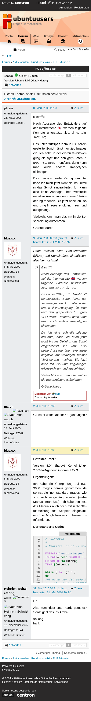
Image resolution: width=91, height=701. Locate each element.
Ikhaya (49, 36)
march (8, 406)
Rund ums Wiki (40, 62)
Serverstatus (61, 682)
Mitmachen (80, 36)
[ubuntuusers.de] (28, 22)
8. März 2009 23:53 (45, 108)
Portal (9, 36)
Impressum (45, 682)
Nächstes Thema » (75, 653)
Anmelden (65, 7)
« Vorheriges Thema (47, 653)
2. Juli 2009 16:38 (44, 450)
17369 (19, 433)
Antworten (15, 85)
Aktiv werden (21, 62)
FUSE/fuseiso (61, 62)
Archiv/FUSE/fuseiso (19, 99)
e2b (57, 394)
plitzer (8, 108)
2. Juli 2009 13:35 (44, 406)
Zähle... (20, 123)
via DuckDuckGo (78, 49)
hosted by (8, 3)
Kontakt (16, 682)
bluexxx (9, 238)
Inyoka (20, 666)
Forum (23, 36)
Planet (63, 36)
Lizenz (6, 682)
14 (17, 272)
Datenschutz (30, 682)
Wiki (36, 36)
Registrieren (81, 7)
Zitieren (78, 108)
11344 (19, 630)
